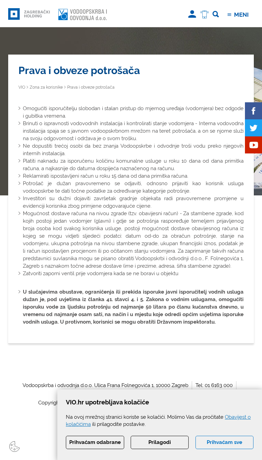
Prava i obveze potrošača (91, 87)
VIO (21, 87)
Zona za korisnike (46, 87)
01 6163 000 (219, 385)
